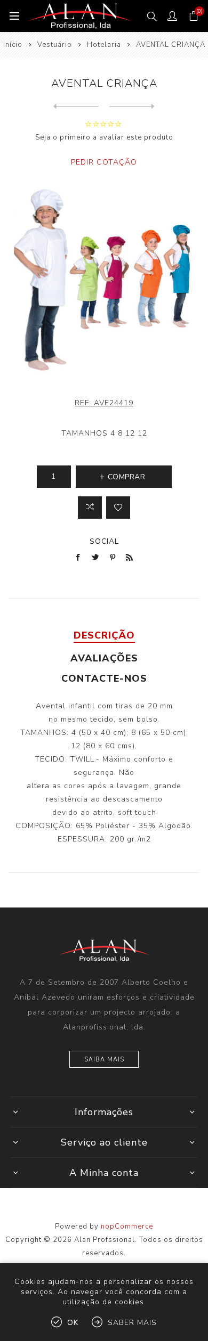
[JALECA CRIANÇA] (76, 106)
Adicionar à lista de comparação (90, 507)
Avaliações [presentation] (104, 658)
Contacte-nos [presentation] (104, 678)
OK (72, 1323)
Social (104, 541)
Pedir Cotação (104, 162)
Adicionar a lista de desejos (118, 507)
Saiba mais (104, 1060)
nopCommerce (127, 1226)
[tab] (104, 635)
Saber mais (132, 1323)
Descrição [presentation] (104, 635)
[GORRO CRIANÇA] (132, 106)
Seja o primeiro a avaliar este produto (104, 137)
